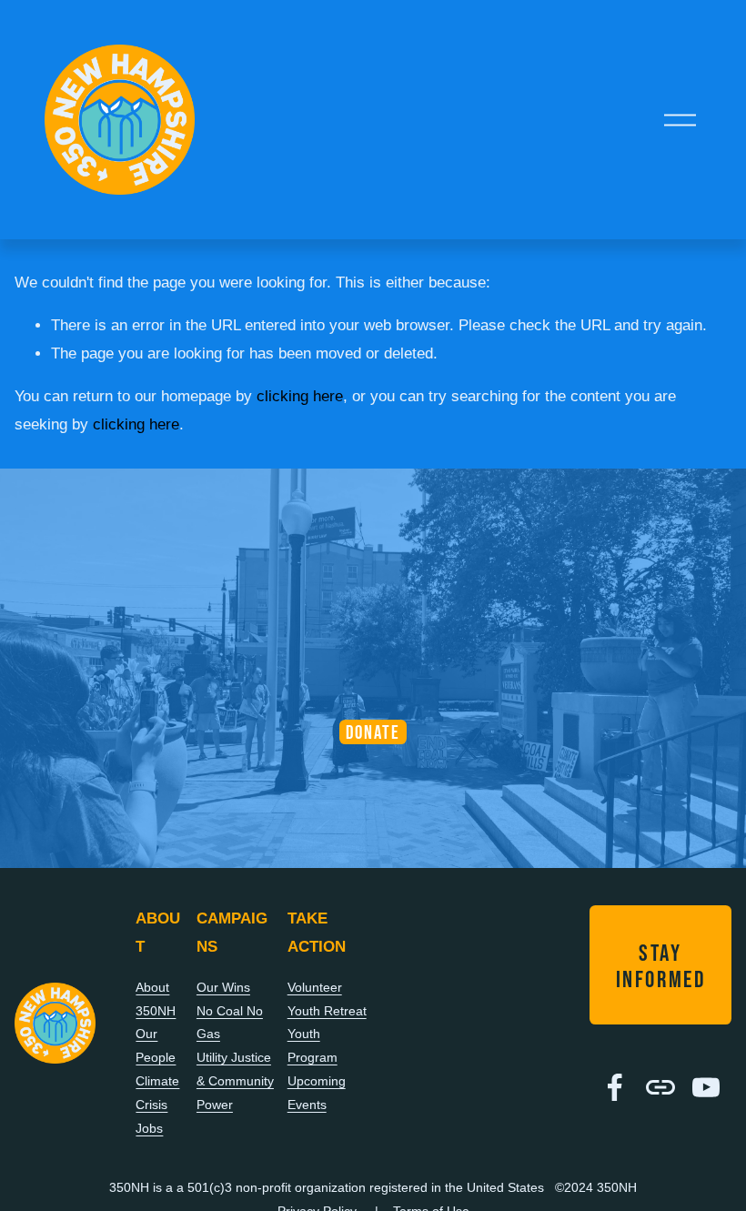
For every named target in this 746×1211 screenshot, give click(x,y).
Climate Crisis (157, 1093)
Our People (156, 1045)
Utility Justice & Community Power (235, 1081)
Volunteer (314, 987)
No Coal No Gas (230, 1023)
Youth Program (312, 1045)
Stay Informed (661, 965)
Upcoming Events (316, 1093)
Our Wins (223, 987)
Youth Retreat (327, 1011)
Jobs (149, 1128)
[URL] (660, 1087)
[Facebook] (615, 1087)
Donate (373, 732)
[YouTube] (706, 1087)
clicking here (300, 396)
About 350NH (156, 999)
